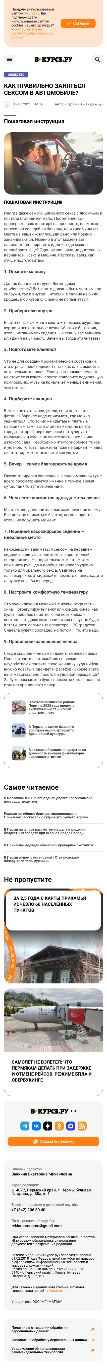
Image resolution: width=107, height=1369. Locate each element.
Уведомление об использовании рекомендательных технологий (38, 1350)
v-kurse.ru (31, 13)
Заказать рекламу (57, 1141)
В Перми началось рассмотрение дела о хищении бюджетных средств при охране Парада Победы (45, 831)
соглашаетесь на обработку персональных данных (32, 33)
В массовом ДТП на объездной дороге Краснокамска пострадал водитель (48, 799)
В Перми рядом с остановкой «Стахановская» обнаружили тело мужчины (42, 859)
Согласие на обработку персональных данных (49, 1340)
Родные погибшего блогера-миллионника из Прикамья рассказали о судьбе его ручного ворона (46, 815)
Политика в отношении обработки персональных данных (39, 1329)
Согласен (82, 23)
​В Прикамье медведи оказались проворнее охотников (49, 845)
